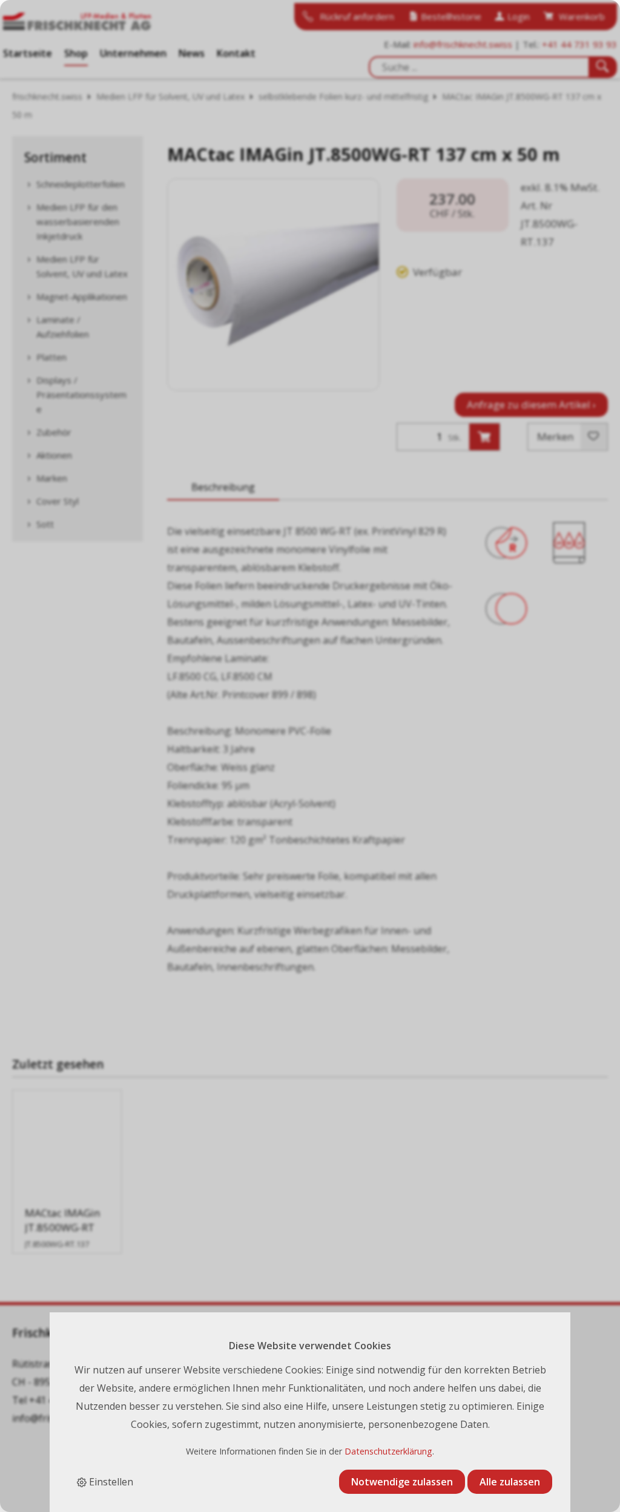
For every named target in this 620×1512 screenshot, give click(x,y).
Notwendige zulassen (402, 1481)
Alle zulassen (510, 1481)
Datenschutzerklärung (388, 1451)
